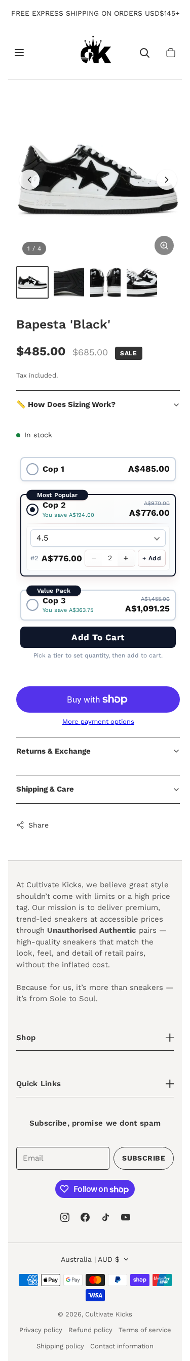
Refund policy (90, 1330)
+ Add (151, 558)
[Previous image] (29, 180)
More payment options (98, 721)
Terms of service (145, 1330)
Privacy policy (40, 1330)
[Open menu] (19, 53)
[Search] (144, 53)
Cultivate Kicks (108, 1314)
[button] (171, 53)
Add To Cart (98, 637)
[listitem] (32, 282)
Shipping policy (60, 1346)
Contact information (122, 1346)
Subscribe (143, 1158)
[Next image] (167, 180)
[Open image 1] (98, 179)
